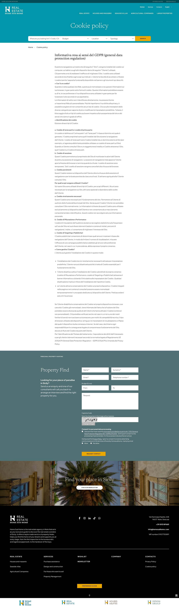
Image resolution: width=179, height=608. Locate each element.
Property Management (52, 576)
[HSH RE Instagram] (84, 518)
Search (143, 38)
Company (116, 556)
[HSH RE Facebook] (79, 518)
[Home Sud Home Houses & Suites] (111, 602)
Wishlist (142, 7)
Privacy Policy (97, 439)
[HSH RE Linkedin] (89, 518)
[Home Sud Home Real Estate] (68, 602)
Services (150, 7)
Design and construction (53, 566)
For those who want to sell (54, 571)
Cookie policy (150, 566)
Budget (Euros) (87, 383)
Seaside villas (121, 13)
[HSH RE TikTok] (94, 518)
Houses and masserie (102, 13)
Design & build (171, 1)
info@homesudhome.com (158, 529)
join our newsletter (89, 487)
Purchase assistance (52, 561)
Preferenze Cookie (89, 586)
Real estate (84, 13)
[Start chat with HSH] (99, 518)
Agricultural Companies (142, 13)
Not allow (96, 443)
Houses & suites (158, 1)
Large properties (164, 13)
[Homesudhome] (33, 519)
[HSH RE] (14, 10)
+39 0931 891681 (162, 524)
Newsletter (84, 561)
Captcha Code (87, 413)
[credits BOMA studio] (176, 595)
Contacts (159, 7)
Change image (88, 424)
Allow (86, 443)
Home (30, 47)
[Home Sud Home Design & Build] (154, 602)
